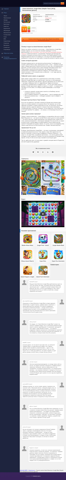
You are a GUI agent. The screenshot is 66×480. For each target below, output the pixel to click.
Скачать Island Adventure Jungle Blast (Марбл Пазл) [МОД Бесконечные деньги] (44, 39)
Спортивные (7, 49)
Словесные (7, 47)
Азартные (6, 26)
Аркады (6, 20)
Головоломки (7, 34)
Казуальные (7, 28)
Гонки (5, 36)
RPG (5, 39)
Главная (6, 8)
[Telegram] (33, 152)
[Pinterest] (53, 152)
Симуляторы (7, 41)
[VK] (38, 152)
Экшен (5, 15)
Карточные (6, 24)
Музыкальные (7, 32)
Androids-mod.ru (36, 476)
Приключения (7, 17)
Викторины (6, 45)
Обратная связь (8, 53)
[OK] (43, 152)
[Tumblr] (48, 152)
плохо (32, 30)
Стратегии (6, 43)
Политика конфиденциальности (10, 57)
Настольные (7, 22)
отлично (32, 27)
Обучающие (7, 30)
